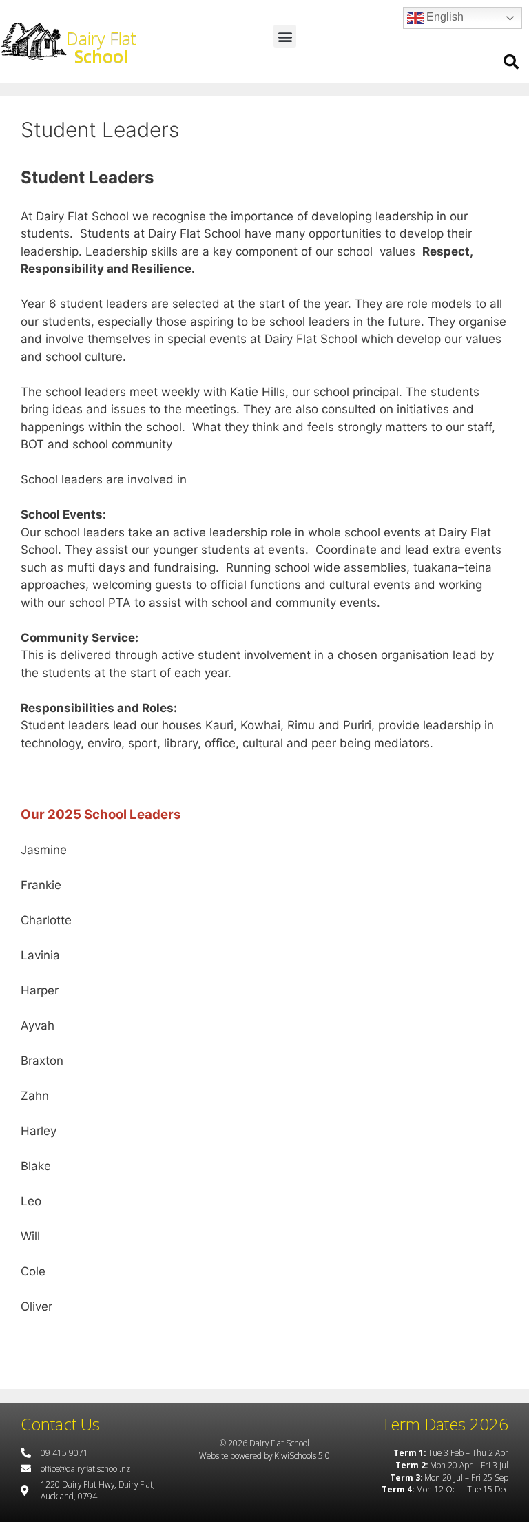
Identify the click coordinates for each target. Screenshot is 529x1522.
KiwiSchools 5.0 (302, 1455)
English (444, 17)
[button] (284, 36)
